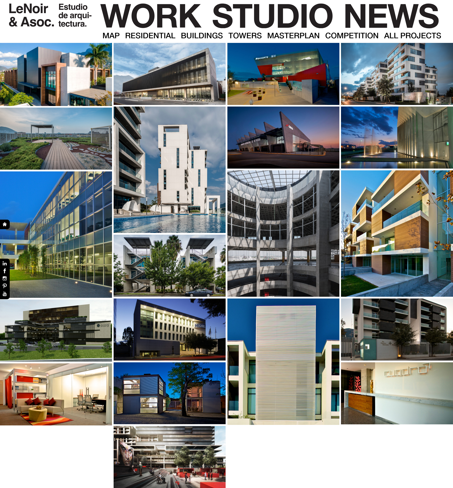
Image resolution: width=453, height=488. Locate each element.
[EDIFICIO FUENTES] (170, 170)
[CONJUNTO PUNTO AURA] (56, 331)
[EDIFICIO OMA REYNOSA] (283, 138)
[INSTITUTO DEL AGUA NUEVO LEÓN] (397, 138)
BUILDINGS (202, 35)
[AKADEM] (56, 74)
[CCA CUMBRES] (170, 457)
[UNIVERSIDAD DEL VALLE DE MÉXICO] (56, 234)
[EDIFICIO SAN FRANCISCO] (397, 330)
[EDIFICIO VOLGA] (397, 233)
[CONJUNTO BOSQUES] (397, 74)
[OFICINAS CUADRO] (397, 393)
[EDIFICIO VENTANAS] (283, 362)
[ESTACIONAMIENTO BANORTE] (283, 233)
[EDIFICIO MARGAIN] (170, 330)
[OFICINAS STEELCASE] (56, 394)
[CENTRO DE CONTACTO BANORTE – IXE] (283, 74)
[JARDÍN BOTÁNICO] (56, 139)
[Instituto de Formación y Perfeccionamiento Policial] (170, 74)
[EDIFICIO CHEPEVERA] (170, 266)
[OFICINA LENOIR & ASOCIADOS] (170, 393)
